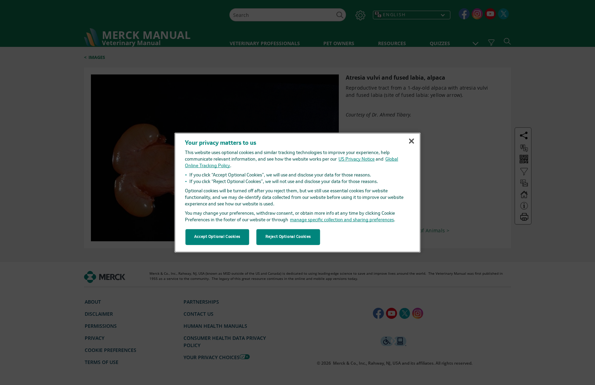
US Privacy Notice (356, 159)
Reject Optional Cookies (288, 237)
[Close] (411, 141)
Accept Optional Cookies (217, 237)
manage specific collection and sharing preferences (342, 220)
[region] (298, 192)
